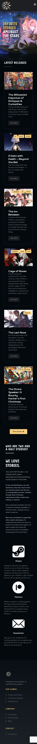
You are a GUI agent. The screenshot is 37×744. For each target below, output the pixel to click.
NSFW (21, 136)
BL (15, 136)
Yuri (28, 251)
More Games (17, 431)
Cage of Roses (17, 271)
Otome (28, 136)
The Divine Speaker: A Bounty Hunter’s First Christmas (16, 395)
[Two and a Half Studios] (6, 5)
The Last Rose (17, 332)
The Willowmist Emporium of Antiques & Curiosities (17, 99)
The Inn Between (13, 213)
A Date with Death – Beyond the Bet (18, 159)
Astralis (27, 75)
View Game (14, 123)
